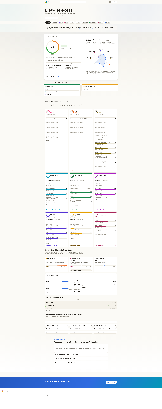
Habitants (101, 22)
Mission (123, 393)
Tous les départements (46, 397)
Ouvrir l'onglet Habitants (76, 270)
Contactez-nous (85, 401)
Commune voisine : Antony (76, 321)
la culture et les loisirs (51, 89)
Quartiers (108, 22)
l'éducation (48, 94)
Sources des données (86, 397)
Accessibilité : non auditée (155, 405)
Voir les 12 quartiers (50, 311)
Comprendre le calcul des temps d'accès (87, 28)
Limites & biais (85, 399)
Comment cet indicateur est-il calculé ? (52, 122)
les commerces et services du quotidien (55, 91)
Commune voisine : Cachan (52, 325)
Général (48, 22)
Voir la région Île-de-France (52, 321)
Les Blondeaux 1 (50, 308)
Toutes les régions (45, 395)
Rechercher (44, 393)
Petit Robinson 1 (50, 302)
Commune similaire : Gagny (52, 332)
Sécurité (72, 22)
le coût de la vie (87, 89)
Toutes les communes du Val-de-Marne (54, 328)
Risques (78, 22)
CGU (123, 401)
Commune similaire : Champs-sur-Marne (103, 328)
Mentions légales (125, 395)
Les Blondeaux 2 (50, 305)
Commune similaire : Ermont (76, 332)
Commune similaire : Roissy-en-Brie (78, 328)
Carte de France (45, 399)
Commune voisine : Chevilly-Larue (77, 325)
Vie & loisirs (85, 22)
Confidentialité (125, 397)
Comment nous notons (86, 393)
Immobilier (55, 22)
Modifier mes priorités (61, 76)
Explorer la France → (111, 382)
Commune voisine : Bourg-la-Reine (101, 321)
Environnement (93, 22)
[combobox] (73, 2)
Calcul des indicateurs (86, 395)
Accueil (46, 6)
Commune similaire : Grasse (100, 332)
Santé (66, 22)
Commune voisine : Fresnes (100, 325)
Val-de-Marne (52, 6)
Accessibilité (124, 399)
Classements (101, 2)
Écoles (61, 22)
